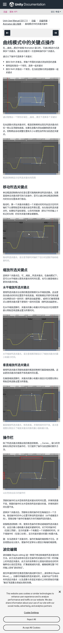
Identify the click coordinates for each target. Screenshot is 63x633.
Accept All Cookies (31, 627)
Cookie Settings (31, 612)
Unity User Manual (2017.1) (15, 21)
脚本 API (13, 12)
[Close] (60, 592)
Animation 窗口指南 (12, 24)
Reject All (31, 619)
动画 (34, 21)
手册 (5, 12)
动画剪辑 (43, 21)
